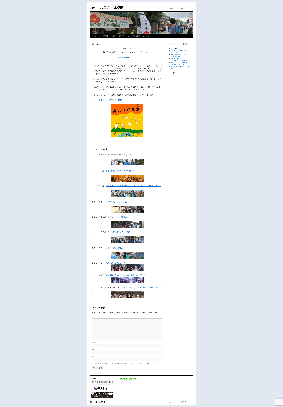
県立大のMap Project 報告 (115, 263)
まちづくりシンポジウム (117, 217)
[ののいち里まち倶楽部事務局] (102, 384)
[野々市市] (100, 391)
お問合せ (149, 36)
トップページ (96, 36)
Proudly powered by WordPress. (179, 402)
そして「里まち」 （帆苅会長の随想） (108, 100)
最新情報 (106, 36)
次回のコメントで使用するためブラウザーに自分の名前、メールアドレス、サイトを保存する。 (123, 363)
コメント (95, 317)
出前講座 (121, 36)
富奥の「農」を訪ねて (115, 248)
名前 (94, 342)
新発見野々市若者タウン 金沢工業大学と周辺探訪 (126, 275)
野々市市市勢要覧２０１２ (127, 57)
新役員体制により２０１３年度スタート (122, 171)
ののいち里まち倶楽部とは (135, 36)
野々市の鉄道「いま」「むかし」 (121, 232)
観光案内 (114, 36)
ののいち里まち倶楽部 (106, 7)
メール (94, 349)
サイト (94, 356)
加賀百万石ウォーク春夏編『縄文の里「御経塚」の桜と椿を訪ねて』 (133, 185)
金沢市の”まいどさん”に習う (117, 202)
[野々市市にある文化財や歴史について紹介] (102, 398)
